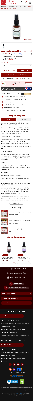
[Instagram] (14, 364)
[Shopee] (10, 369)
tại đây (24, 110)
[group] (16, 27)
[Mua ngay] (13, 261)
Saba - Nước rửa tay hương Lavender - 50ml (23, 258)
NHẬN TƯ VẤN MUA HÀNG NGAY (16, 75)
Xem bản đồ (5, 361)
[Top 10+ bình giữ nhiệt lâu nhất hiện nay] (4, 230)
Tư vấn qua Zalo (19, 329)
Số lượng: (4, 65)
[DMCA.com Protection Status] (23, 382)
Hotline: (6, 329)
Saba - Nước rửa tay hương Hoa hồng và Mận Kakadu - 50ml (7, 258)
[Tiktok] (22, 364)
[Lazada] (14, 369)
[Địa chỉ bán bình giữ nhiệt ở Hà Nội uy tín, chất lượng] (4, 213)
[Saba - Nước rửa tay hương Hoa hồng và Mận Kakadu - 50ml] (9, 247)
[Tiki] (20, 369)
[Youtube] (18, 364)
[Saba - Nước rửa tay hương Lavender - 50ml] (24, 247)
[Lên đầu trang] (30, 399)
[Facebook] (10, 364)
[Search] (21, 2)
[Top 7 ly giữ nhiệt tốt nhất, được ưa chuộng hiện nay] (4, 222)
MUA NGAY (24, 70)
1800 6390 (11, 60)
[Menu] (30, 2)
